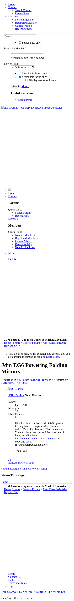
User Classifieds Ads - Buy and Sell (36, 379)
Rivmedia (28, 598)
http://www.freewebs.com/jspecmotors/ (36, 438)
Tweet (4, 481)
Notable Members (25, 19)
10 (16, 411)
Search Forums (23, 10)
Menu (11, 253)
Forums (12, 7)
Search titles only (31, 42)
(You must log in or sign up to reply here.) (24, 468)
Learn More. (53, 356)
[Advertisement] (37, 149)
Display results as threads (42, 80)
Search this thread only (34, 73)
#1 (9, 459)
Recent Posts (22, 13)
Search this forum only (34, 76)
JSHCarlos (7, 382)
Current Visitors (23, 25)
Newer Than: (11, 63)
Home (11, 4)
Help (11, 579)
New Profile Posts (25, 247)
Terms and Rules (17, 583)
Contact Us (14, 576)
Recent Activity (23, 28)
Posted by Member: (14, 48)
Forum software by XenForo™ (33, 591)
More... (25, 86)
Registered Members (26, 22)
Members (13, 16)
